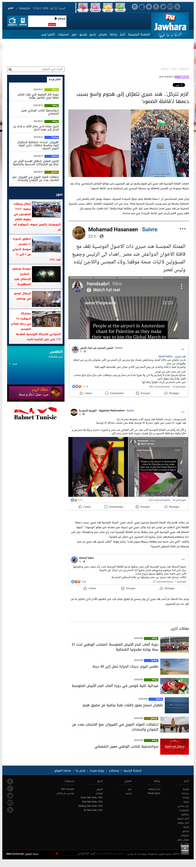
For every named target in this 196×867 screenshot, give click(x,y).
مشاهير (165, 69)
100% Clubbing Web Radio (90, 806)
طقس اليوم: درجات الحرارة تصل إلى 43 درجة (125, 666)
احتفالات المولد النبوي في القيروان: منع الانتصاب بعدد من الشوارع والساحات (115, 727)
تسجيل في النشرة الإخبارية (110, 853)
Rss (10, 810)
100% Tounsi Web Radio (91, 797)
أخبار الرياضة (154, 789)
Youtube (10, 803)
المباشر (99, 793)
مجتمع (154, 718)
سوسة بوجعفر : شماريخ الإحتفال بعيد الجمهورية (21, 276)
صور (74, 34)
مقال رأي (184, 844)
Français (24, 8)
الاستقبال (184, 69)
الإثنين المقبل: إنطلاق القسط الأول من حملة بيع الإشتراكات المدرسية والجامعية (36, 163)
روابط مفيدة (97, 770)
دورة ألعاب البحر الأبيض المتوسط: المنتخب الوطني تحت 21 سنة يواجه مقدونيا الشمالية (115, 647)
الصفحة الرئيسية (139, 34)
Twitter (10, 796)
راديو (93, 34)
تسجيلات (63, 34)
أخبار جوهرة (183, 823)
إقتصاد (185, 797)
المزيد (14, 364)
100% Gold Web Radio (92, 802)
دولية (55, 89)
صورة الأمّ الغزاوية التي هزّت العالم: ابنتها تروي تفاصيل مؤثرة (38, 96)
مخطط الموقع (63, 770)
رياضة (113, 34)
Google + (10, 788)
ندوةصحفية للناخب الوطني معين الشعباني (126, 746)
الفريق (99, 789)
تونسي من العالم (65, 793)
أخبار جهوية (183, 818)
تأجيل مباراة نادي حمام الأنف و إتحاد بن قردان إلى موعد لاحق (36, 128)
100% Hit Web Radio (93, 810)
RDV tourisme (67, 789)
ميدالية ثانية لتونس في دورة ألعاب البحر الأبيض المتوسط (115, 685)
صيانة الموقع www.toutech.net (22, 854)
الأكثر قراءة (55, 79)
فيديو (83, 34)
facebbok (10, 781)
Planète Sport (154, 793)
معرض (103, 34)
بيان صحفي (183, 806)
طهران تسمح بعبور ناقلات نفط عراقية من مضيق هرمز (123, 705)
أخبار (122, 34)
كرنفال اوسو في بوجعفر (22, 296)
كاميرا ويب (48, 34)
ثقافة (186, 827)
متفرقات (185, 835)
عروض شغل (183, 840)
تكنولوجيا (184, 810)
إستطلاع (113, 770)
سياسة (185, 793)
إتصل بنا (80, 770)
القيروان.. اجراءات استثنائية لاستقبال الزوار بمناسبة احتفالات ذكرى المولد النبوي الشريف (38, 145)
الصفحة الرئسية (132, 770)
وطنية (154, 660)
